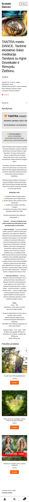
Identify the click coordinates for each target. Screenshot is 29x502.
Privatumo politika (7, 492)
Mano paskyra (5, 499)
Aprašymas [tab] (5, 103)
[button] (24, 13)
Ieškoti (14, 499)
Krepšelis (22, 498)
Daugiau (14, 382)
